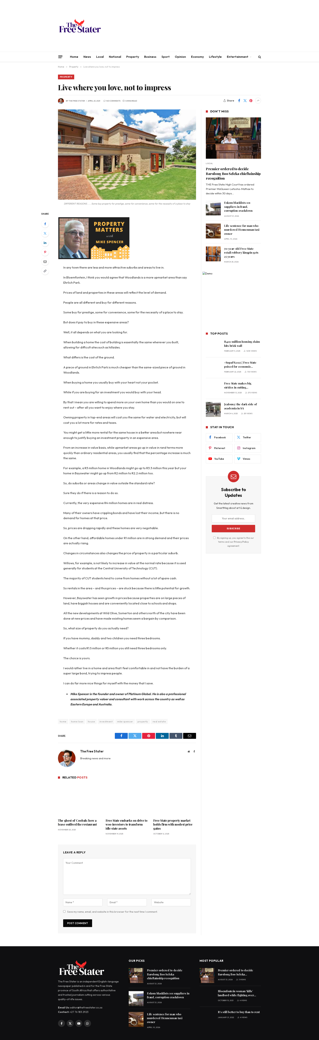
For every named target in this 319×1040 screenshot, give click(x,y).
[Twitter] (45, 233)
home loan (77, 721)
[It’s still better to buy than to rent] (207, 1017)
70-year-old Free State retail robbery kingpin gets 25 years (241, 252)
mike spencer (125, 721)
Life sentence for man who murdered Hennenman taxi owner (241, 229)
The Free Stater (77, 101)
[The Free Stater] (80, 26)
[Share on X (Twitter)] (245, 101)
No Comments (113, 101)
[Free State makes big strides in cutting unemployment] (213, 388)
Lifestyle (215, 57)
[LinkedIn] (45, 242)
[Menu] (60, 56)
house (91, 721)
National (115, 57)
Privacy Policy (241, 541)
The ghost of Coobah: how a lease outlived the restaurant (77, 822)
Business (150, 57)
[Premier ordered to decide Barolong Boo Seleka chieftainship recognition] (233, 138)
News (87, 57)
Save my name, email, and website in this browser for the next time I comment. (112, 911)
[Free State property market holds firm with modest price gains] (174, 799)
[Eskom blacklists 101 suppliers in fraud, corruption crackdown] (213, 207)
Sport (166, 57)
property (143, 721)
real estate (159, 721)
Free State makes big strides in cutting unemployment (237, 385)
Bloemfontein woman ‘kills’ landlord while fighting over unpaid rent (236, 993)
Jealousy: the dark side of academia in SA (240, 406)
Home (74, 57)
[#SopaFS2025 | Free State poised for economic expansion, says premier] (213, 367)
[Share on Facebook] (239, 101)
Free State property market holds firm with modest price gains (173, 825)
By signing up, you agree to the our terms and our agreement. (235, 541)
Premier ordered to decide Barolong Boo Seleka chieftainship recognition (233, 173)
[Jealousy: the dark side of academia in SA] (213, 409)
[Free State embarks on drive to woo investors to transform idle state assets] (127, 799)
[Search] (259, 57)
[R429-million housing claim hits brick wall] (213, 346)
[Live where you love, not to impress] (127, 154)
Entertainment (237, 57)
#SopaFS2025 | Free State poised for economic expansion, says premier (240, 365)
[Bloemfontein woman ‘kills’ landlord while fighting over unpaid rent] (207, 996)
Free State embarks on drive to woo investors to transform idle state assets (126, 825)
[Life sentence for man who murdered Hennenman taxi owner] (213, 231)
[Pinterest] (45, 252)
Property (132, 57)
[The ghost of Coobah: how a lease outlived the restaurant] (79, 799)
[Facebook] (45, 224)
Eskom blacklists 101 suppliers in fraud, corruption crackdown (238, 206)
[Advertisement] (194, 26)
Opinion (180, 57)
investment (106, 721)
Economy (197, 57)
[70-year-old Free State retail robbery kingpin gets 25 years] (213, 253)
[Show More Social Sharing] (258, 101)
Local (100, 57)
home (63, 721)
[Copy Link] (45, 271)
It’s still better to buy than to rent (239, 1012)
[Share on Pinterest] (251, 101)
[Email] (45, 261)
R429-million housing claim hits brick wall (242, 343)
